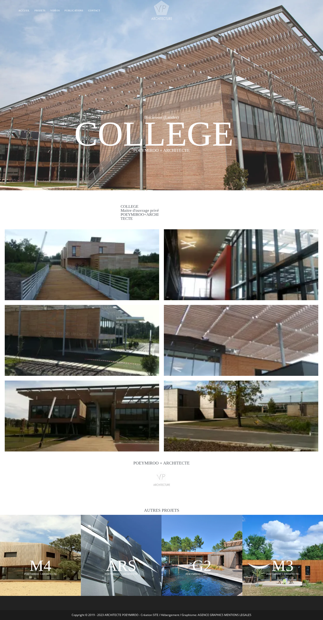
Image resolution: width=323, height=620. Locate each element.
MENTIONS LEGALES (237, 615)
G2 (201, 565)
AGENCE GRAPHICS (210, 615)
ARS (121, 565)
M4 (40, 565)
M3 (282, 565)
